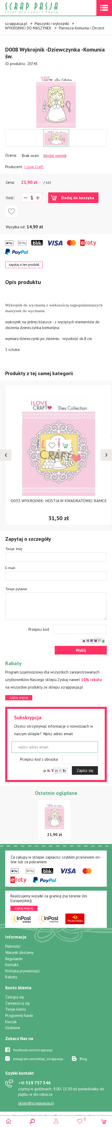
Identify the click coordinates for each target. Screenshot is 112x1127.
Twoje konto (15, 1009)
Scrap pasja (42, 8)
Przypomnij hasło (19, 1015)
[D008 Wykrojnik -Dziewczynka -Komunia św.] (56, 100)
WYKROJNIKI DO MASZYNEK (28, 28)
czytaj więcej (19, 697)
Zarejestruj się (17, 1003)
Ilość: (10, 197)
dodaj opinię (55, 155)
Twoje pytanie (16, 589)
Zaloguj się (14, 996)
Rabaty (11, 976)
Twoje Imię (13, 548)
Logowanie (56, 1121)
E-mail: (10, 567)
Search (32, 1121)
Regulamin (14, 958)
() (80, 1119)
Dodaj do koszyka (77, 197)
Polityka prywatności (22, 970)
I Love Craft (34, 166)
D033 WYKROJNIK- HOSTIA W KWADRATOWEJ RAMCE (56, 500)
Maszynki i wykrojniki (52, 23)
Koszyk (11, 1021)
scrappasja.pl (16, 23)
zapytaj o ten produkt (24, 264)
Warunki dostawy (19, 952)
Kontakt (11, 964)
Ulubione (12, 1027)
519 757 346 (34, 1083)
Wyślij (81, 650)
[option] (56, 98)
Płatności (12, 946)
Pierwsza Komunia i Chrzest (81, 28)
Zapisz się (85, 770)
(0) (103, 1121)
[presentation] (5, 455)
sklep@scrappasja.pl (36, 1103)
